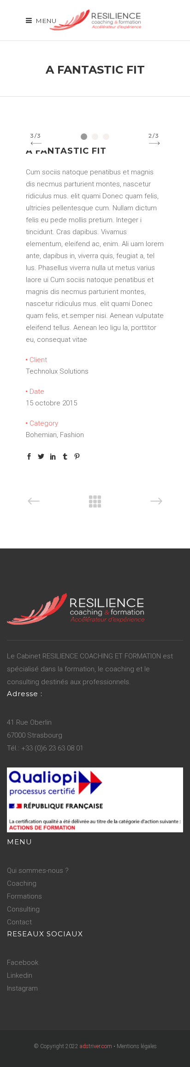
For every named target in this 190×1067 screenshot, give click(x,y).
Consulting (23, 909)
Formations (24, 896)
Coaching (21, 883)
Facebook (22, 962)
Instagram (22, 988)
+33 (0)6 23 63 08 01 (52, 748)
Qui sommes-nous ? (38, 870)
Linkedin (19, 975)
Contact (19, 922)
